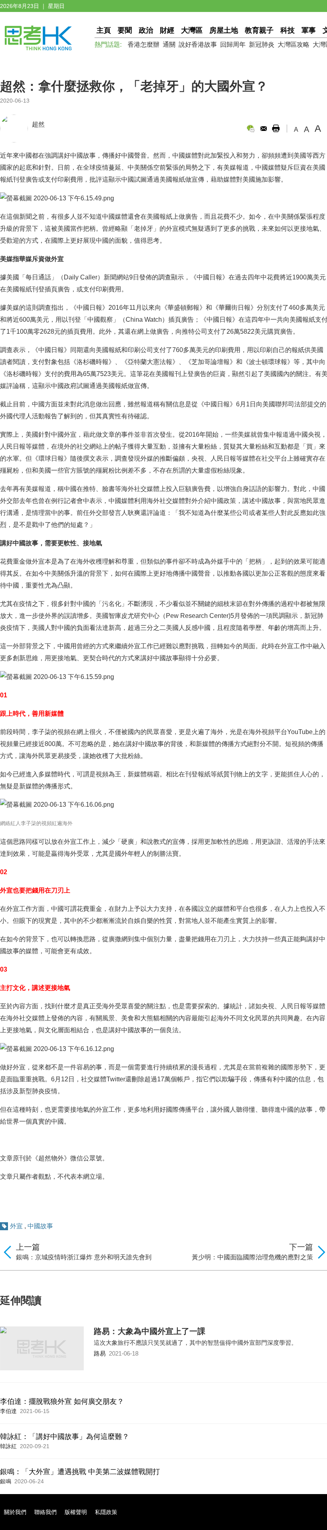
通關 (169, 44)
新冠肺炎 (261, 44)
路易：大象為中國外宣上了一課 (149, 1331)
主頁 (104, 30)
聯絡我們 (45, 1512)
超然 (38, 124)
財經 (167, 30)
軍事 (308, 30)
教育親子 (259, 30)
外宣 (16, 1226)
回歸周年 (233, 44)
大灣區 (192, 30)
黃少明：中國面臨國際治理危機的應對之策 (252, 1257)
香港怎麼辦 (144, 44)
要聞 (125, 30)
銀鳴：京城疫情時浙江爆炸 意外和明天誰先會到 (84, 1257)
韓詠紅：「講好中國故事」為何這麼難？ (64, 1437)
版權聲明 (76, 1512)
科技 (287, 30)
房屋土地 (223, 30)
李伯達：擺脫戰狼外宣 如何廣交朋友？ (62, 1401)
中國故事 (40, 1226)
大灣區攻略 (293, 44)
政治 (146, 30)
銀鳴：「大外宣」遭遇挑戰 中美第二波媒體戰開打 (80, 1472)
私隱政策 (106, 1512)
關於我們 (15, 1512)
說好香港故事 (198, 44)
